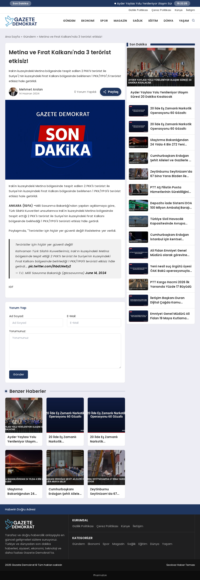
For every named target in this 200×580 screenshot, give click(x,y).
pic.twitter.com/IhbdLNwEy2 (50, 266)
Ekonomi (87, 21)
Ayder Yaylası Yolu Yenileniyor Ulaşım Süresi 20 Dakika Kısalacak (152, 3)
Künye (179, 10)
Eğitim (153, 21)
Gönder (18, 374)
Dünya (168, 21)
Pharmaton (100, 575)
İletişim (190, 10)
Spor (104, 21)
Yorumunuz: (17, 331)
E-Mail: (71, 316)
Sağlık (138, 21)
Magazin (120, 21)
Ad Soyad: (16, 316)
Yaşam (184, 21)
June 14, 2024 (95, 273)
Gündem (69, 21)
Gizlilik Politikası (138, 10)
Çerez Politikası (161, 10)
